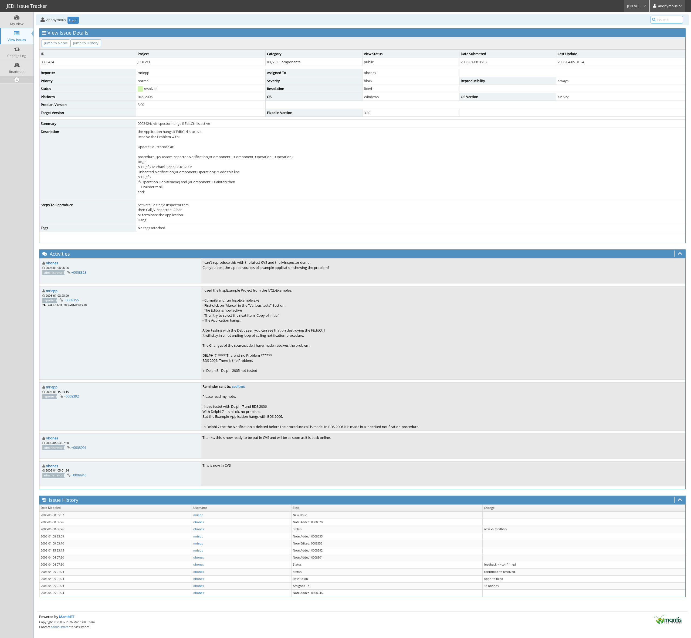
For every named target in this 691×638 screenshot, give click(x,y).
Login (73, 20)
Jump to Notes (55, 43)
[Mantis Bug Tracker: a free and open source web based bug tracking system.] (668, 619)
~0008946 (78, 475)
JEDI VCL (634, 6)
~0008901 (78, 447)
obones (52, 262)
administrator (60, 627)
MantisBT (66, 616)
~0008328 (78, 272)
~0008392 (71, 396)
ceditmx (238, 386)
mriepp (51, 290)
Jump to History (86, 43)
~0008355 (71, 300)
